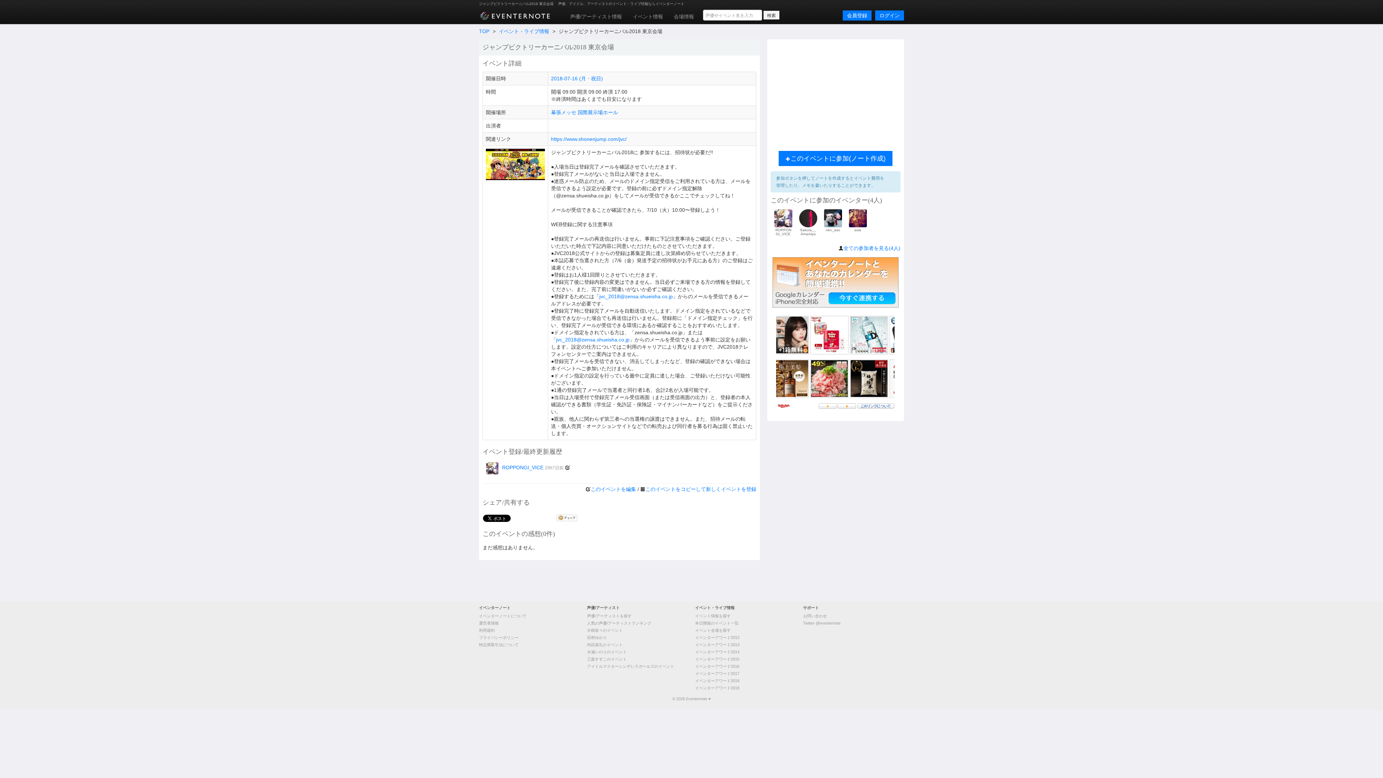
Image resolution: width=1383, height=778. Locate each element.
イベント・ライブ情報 (524, 31)
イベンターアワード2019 (717, 688)
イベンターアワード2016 (717, 666)
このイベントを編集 (613, 489)
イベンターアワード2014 (717, 652)
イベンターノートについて (503, 616)
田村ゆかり (597, 637)
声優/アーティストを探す (609, 616)
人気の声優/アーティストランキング (619, 623)
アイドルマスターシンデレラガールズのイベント (630, 666)
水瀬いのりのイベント (607, 652)
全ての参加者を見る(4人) (871, 248)
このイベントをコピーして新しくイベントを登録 (700, 489)
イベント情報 (648, 16)
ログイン (890, 15)
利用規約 (487, 630)
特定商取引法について (499, 645)
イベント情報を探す (713, 616)
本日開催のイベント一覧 (717, 623)
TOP (484, 31)
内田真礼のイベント (605, 645)
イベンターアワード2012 (717, 637)
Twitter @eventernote (822, 623)
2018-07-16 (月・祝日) (577, 78)
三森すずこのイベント (607, 659)
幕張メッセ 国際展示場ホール (584, 112)
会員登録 (857, 15)
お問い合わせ (815, 616)
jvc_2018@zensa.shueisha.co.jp (636, 296)
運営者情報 (489, 623)
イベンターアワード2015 (717, 659)
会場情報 (684, 16)
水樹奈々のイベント (605, 630)
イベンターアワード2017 (717, 673)
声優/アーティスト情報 (596, 16)
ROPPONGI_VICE (533, 467)
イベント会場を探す (713, 630)
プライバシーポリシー (499, 637)
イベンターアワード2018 (717, 681)
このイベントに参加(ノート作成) (838, 158)
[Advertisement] (835, 93)
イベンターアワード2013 (717, 645)
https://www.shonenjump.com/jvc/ (589, 139)
